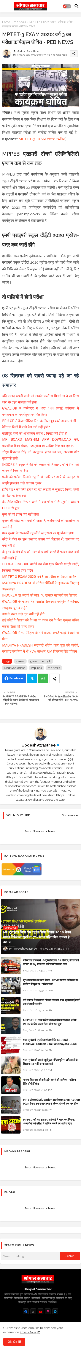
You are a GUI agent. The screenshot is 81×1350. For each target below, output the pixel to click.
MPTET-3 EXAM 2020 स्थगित (42, 139)
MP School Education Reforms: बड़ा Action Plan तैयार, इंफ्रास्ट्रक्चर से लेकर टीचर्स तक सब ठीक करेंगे (51, 1103)
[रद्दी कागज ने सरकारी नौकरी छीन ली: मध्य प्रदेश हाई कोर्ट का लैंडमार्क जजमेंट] (11, 1005)
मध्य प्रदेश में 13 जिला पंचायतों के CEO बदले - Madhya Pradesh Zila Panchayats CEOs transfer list (50, 1043)
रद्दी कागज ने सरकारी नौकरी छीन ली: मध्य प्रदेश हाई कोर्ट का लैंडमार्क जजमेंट (51, 1002)
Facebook (16, 678)
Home (6, 22)
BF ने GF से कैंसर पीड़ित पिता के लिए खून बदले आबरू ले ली (39, 421)
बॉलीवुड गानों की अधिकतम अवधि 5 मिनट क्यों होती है (34, 433)
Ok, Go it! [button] (14, 1342)
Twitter (32, 678)
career (20, 661)
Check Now (28, 1332)
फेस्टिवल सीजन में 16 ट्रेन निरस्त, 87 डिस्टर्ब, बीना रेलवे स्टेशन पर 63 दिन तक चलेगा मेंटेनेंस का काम (51, 962)
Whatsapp (43, 678)
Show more (70, 815)
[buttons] (26, 1311)
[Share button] (54, 678)
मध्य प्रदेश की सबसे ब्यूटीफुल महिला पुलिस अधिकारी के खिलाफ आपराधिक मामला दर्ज (50, 1061)
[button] (67, 6)
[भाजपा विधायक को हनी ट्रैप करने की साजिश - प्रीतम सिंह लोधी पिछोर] (11, 1085)
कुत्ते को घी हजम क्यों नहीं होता (20, 514)
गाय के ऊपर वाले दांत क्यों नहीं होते (23, 614)
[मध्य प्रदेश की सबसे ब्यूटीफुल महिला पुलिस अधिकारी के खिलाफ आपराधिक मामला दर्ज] (11, 1065)
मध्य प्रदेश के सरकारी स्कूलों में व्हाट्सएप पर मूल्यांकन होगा (38, 533)
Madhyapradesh (14, 667)
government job (40, 661)
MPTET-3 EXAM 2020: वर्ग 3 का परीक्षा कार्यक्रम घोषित (39, 577)
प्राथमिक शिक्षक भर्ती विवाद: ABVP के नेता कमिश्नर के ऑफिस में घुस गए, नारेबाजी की (50, 982)
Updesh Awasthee (39, 745)
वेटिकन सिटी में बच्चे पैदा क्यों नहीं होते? (26, 427)
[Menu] (6, 6)
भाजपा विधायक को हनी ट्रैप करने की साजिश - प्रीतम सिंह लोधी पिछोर (49, 1081)
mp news (20, 22)
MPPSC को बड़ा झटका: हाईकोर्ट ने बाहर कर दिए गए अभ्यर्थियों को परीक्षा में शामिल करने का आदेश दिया (49, 1121)
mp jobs (36, 667)
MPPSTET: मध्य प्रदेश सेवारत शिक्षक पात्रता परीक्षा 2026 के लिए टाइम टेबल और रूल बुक (49, 1022)
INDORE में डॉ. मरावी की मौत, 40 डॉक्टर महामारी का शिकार (39, 595)
